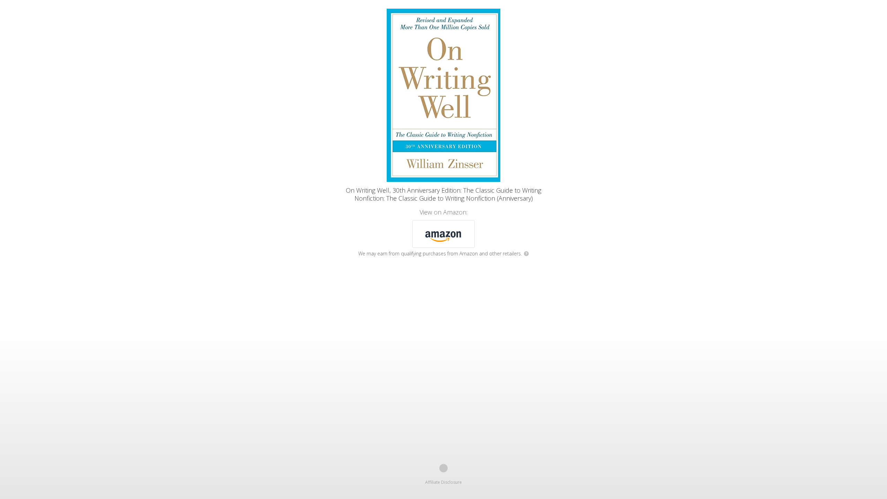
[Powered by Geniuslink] (443, 468)
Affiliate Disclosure (443, 482)
